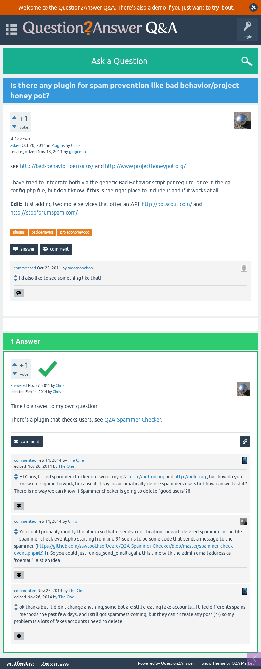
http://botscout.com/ (167, 204)
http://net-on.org (146, 476)
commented (25, 267)
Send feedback (20, 663)
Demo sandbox (55, 663)
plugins (19, 232)
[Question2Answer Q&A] (100, 26)
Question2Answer (177, 663)
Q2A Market (243, 663)
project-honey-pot (74, 232)
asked (15, 145)
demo (159, 7)
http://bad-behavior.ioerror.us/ (56, 166)
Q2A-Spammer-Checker (132, 419)
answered (19, 385)
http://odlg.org (190, 476)
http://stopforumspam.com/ (44, 212)
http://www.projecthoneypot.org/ (145, 166)
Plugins (58, 145)
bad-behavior (42, 232)
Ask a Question (119, 61)
